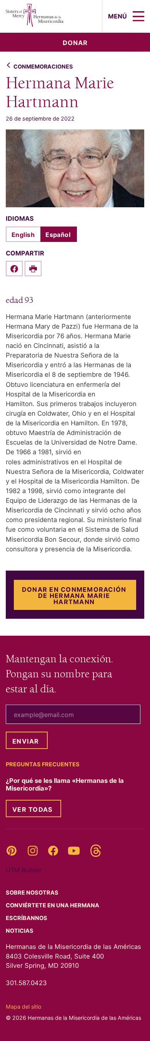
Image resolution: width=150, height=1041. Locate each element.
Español (57, 234)
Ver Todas (32, 809)
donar (75, 43)
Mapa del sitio (23, 1006)
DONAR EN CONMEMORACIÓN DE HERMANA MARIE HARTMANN (74, 596)
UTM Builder (24, 870)
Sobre (33, 892)
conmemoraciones (43, 66)
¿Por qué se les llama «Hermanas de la (65, 784)
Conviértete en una (53, 905)
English (23, 234)
